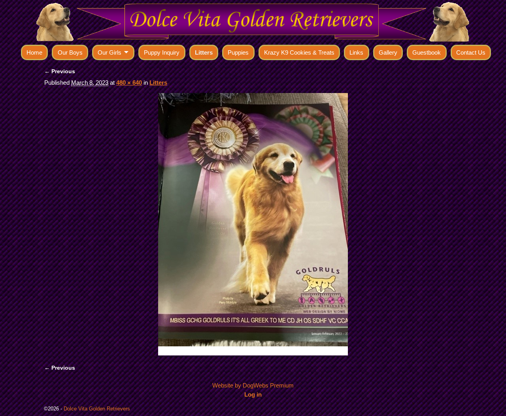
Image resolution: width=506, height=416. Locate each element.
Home (34, 52)
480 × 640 (129, 82)
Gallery (388, 52)
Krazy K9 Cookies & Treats (299, 52)
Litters (204, 52)
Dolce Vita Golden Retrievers (97, 409)
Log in (253, 394)
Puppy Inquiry (161, 52)
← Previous (59, 71)
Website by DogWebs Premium (253, 385)
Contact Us (470, 52)
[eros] (253, 224)
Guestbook (426, 52)
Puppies (238, 52)
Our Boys (70, 52)
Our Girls (109, 52)
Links (356, 52)
